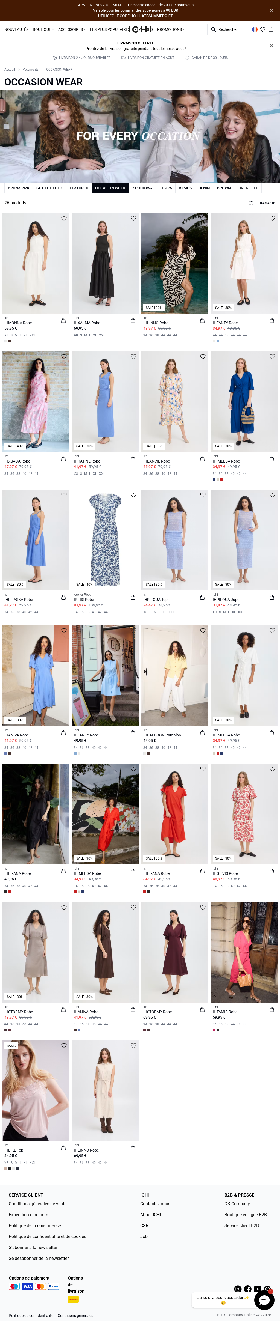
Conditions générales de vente (37, 1203)
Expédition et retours (28, 1214)
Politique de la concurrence (35, 1225)
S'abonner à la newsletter (33, 1247)
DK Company (237, 1203)
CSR (144, 1225)
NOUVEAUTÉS (16, 29)
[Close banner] (271, 10)
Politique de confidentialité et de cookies (47, 1236)
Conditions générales (75, 1315)
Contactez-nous (155, 1203)
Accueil (9, 69)
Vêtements (31, 69)
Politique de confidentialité (31, 1315)
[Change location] (254, 29)
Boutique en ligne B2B (245, 1214)
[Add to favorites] (64, 218)
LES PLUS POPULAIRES (110, 29)
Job (144, 1236)
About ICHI (150, 1214)
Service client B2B (241, 1225)
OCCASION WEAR (59, 69)
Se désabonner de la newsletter (39, 1258)
